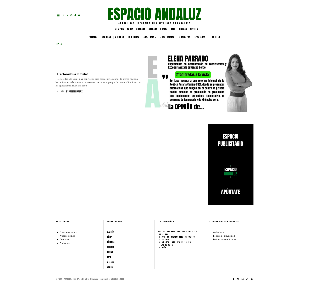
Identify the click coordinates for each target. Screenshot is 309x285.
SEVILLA (194, 29)
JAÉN (173, 29)
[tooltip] (64, 15)
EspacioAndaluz (74, 91)
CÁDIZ (130, 29)
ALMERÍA (119, 29)
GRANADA (153, 29)
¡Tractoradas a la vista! (72, 74)
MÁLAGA (183, 29)
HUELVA (164, 29)
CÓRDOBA (140, 29)
